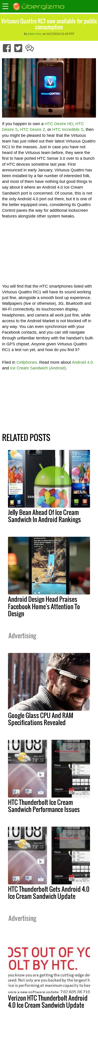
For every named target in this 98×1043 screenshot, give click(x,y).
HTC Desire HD (59, 123)
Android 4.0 (82, 362)
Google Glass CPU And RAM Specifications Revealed (40, 719)
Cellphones (26, 362)
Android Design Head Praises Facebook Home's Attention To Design (44, 606)
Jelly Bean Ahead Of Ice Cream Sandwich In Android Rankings (44, 516)
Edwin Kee (34, 34)
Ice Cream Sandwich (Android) (38, 368)
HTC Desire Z (32, 129)
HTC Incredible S (67, 129)
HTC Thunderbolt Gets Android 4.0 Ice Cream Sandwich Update (48, 892)
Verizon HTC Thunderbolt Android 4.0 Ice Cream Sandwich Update (48, 1001)
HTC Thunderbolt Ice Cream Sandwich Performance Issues (44, 806)
